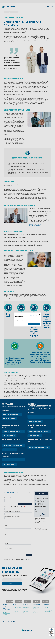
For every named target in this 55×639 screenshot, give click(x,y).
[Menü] (53, 628)
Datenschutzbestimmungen (35, 315)
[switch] (51, 635)
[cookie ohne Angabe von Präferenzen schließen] (39, 314)
